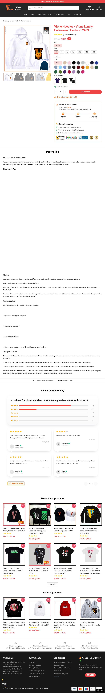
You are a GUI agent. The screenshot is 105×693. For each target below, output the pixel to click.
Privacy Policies (34, 668)
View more (52, 584)
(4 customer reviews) (69, 35)
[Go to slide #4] (40, 77)
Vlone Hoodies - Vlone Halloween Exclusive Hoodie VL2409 (90, 625)
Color (56, 59)
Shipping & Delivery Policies (62, 662)
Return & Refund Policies (62, 668)
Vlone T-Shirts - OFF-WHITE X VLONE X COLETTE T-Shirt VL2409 (39, 570)
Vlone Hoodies (26, 21)
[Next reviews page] (96, 484)
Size (55, 49)
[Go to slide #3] (29, 77)
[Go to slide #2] (19, 77)
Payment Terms (59, 665)
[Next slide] (48, 48)
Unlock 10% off (4, 684)
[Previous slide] (6, 48)
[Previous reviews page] (86, 484)
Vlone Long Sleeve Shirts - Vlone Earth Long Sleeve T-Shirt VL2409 (89, 530)
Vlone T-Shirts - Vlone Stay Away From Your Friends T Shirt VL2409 (12, 570)
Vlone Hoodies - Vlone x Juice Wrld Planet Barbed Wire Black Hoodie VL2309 (14, 625)
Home (5, 21)
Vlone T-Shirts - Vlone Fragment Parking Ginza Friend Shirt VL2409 (37, 530)
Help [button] (101, 690)
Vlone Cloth (14, 21)
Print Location (58, 75)
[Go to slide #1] (8, 77)
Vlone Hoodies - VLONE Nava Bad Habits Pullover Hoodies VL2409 (64, 625)
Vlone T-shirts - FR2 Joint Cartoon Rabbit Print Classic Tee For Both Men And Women (91, 570)
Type (55, 42)
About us (32, 662)
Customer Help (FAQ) (61, 674)
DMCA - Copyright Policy (37, 671)
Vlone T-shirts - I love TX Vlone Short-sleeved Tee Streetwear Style (63, 570)
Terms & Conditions (35, 665)
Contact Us (57, 671)
